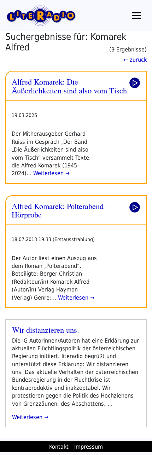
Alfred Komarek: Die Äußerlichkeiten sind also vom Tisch (69, 86)
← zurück (135, 59)
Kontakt (59, 446)
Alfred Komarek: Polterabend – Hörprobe (61, 210)
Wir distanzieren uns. (45, 329)
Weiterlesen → (50, 173)
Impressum (88, 446)
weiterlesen (28, 417)
